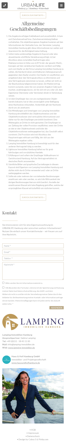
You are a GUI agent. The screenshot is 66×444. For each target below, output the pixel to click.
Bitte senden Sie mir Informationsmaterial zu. (24, 283)
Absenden (56, 307)
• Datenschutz (33, 436)
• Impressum (33, 433)
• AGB (33, 429)
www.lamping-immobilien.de (21, 347)
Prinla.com (43, 439)
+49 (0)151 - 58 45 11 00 (18, 341)
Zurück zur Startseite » (33, 15)
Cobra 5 (32, 439)
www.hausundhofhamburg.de (26, 362)
